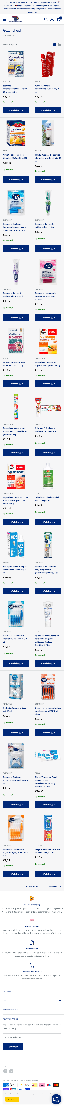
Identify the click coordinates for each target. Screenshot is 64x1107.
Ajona (37, 81)
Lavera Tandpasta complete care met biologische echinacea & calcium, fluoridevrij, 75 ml (47, 640)
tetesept (7, 81)
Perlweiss (7, 704)
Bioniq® (6, 562)
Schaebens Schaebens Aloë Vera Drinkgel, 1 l (47, 499)
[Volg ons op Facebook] (5, 1071)
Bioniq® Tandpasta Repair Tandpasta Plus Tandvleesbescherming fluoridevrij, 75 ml (46, 781)
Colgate (38, 845)
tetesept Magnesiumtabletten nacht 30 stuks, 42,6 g (15, 88)
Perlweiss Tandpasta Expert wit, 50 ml (15, 709)
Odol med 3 (39, 424)
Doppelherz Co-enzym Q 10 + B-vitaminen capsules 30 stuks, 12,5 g (15, 500)
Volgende (53, 886)
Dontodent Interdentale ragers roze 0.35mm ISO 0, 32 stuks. (46, 296)
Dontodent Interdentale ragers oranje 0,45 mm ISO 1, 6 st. (16, 852)
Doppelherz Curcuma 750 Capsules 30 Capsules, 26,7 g (47, 364)
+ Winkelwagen (16, 110)
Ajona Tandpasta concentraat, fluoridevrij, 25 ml (47, 88)
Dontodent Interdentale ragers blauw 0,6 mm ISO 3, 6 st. (16, 638)
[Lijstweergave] (59, 44)
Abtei (5, 151)
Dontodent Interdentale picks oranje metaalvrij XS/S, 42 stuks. (48, 711)
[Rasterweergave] (54, 44)
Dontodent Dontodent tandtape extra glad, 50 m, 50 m (16, 780)
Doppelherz (40, 358)
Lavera (38, 631)
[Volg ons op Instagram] (11, 1071)
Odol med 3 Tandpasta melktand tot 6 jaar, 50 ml (46, 430)
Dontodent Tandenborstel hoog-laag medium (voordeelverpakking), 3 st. (46, 569)
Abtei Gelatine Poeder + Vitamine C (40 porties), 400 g (16, 156)
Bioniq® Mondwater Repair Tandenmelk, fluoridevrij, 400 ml (15, 569)
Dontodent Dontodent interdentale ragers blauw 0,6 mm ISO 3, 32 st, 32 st (14, 227)
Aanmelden (13, 1046)
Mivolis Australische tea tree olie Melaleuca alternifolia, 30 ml (48, 158)
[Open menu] (4, 19)
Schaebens (39, 493)
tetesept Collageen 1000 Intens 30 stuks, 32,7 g (14, 364)
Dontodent (7, 220)
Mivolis (38, 151)
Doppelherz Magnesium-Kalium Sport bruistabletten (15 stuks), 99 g (15, 431)
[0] (58, 19)
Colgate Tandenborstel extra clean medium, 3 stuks (47, 851)
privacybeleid (50, 1094)
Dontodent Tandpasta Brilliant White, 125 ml (13, 294)
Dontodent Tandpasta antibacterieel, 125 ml (44, 225)
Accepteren (12, 1099)
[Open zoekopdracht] (46, 19)
